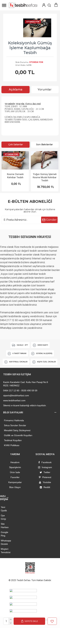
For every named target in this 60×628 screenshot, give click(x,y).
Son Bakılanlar (44, 144)
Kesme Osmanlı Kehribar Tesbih (15, 176)
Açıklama (15, 89)
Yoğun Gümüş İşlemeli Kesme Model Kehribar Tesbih (44, 177)
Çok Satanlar (15, 144)
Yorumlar (45, 89)
